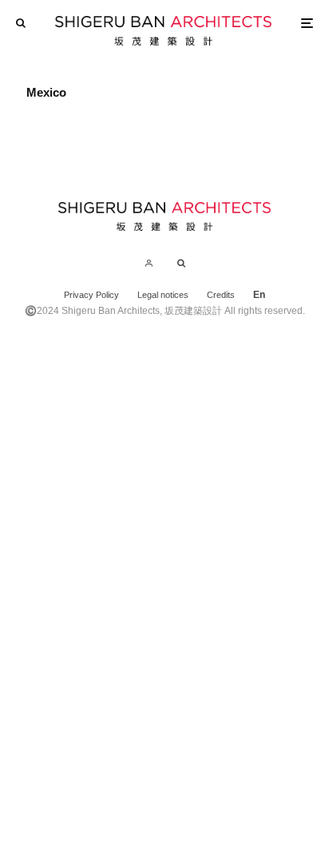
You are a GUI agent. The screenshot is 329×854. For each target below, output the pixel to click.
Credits (221, 295)
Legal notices (162, 295)
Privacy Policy (91, 295)
